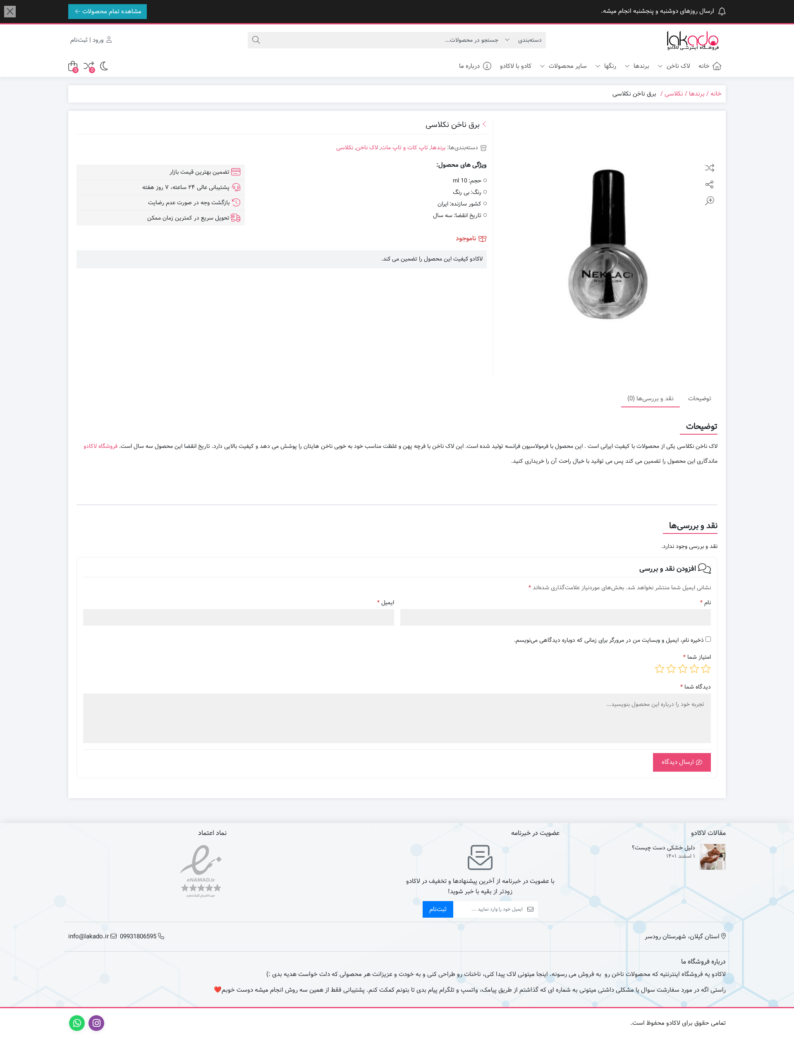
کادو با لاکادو (515, 66)
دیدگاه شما (695, 687)
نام (705, 602)
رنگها (609, 66)
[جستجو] (256, 40)
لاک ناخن (677, 66)
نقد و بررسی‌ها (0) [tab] (650, 398)
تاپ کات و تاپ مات (404, 147)
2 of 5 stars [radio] (694, 669)
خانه (704, 66)
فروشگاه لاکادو (100, 446)
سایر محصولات (567, 66)
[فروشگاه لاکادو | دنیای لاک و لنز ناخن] (693, 40)
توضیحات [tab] (699, 398)
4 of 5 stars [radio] (671, 669)
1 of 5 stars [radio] (706, 669)
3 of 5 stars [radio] (683, 669)
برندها (640, 66)
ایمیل (385, 602)
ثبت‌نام (438, 909)
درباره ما (469, 66)
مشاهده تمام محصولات (111, 12)
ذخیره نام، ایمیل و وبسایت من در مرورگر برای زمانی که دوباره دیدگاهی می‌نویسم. (609, 640)
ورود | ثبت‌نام (87, 40)
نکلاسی (674, 94)
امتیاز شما (697, 657)
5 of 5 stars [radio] (660, 669)
